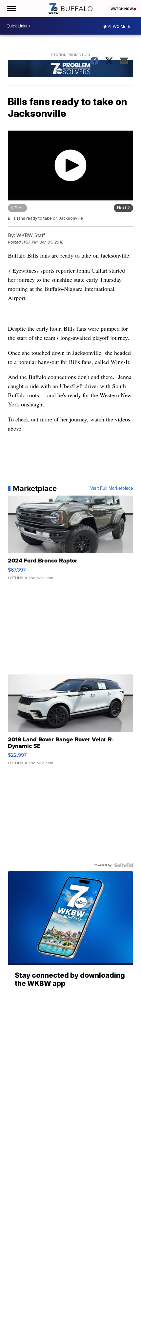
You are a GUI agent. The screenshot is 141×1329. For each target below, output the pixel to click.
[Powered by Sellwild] (123, 865)
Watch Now (122, 9)
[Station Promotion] (70, 69)
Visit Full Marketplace (111, 488)
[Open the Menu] (11, 9)
